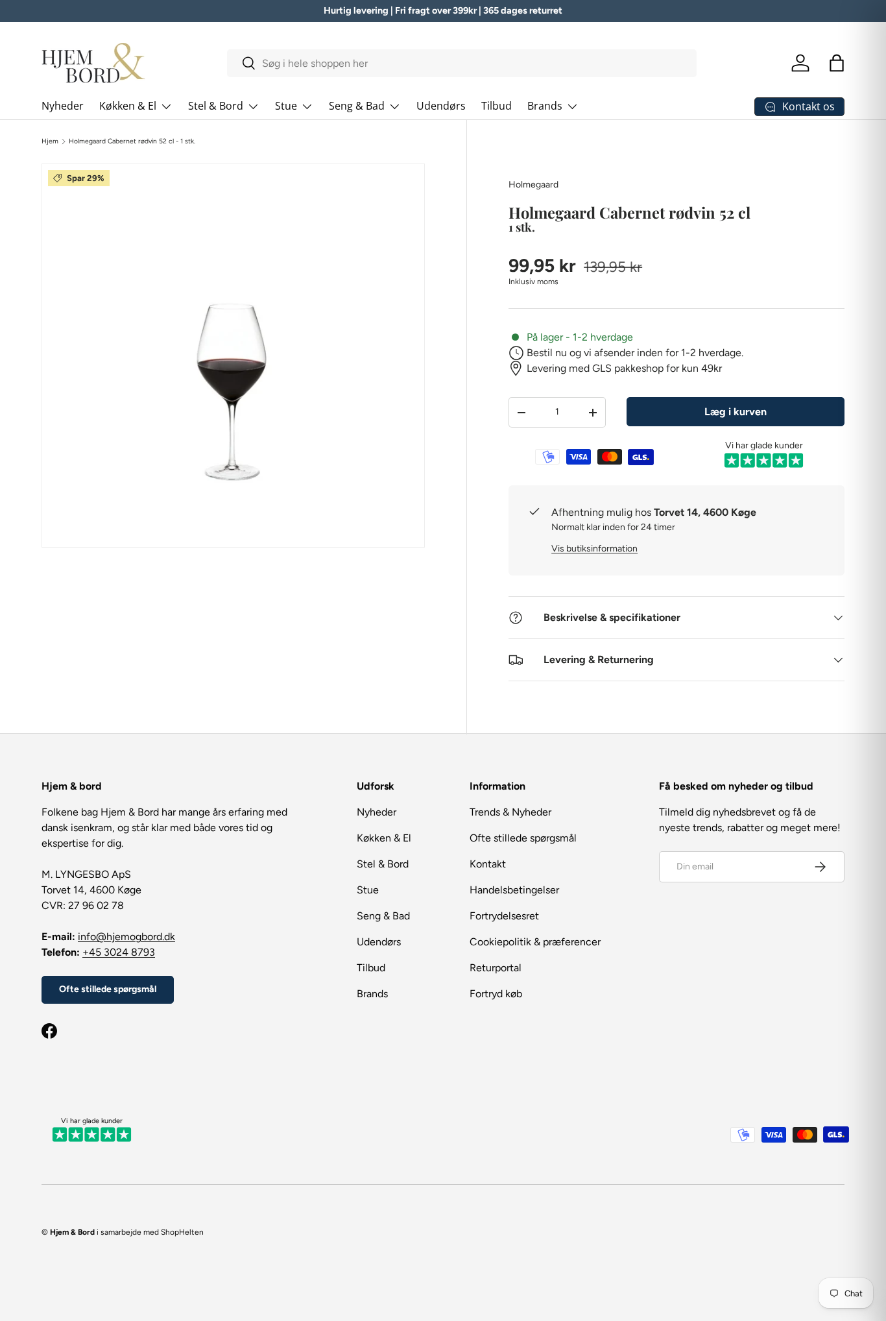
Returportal (495, 968)
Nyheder (63, 106)
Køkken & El (127, 106)
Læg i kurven (735, 412)
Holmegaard (533, 184)
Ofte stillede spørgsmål (107, 989)
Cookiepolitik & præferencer (535, 942)
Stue (286, 106)
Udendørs (441, 106)
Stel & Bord (215, 106)
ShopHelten (182, 1232)
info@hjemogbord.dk (126, 936)
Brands (544, 106)
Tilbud (496, 106)
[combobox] (462, 63)
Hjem (50, 141)
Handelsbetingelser (514, 890)
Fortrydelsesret (504, 916)
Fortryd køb (496, 994)
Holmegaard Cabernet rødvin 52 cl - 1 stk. (132, 141)
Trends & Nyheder (510, 812)
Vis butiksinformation (594, 548)
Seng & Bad (357, 106)
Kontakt (488, 864)
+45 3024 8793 (118, 952)
